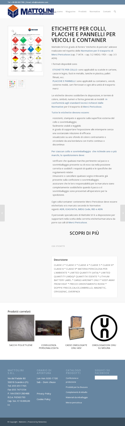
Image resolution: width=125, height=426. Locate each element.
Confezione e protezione (72, 380)
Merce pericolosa (74, 402)
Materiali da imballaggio (77, 397)
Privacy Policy (44, 393)
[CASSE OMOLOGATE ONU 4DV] (2, 213)
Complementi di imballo (76, 392)
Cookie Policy (43, 399)
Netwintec (42, 422)
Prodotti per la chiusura (77, 387)
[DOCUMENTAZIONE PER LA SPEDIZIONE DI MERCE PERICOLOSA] (122, 213)
